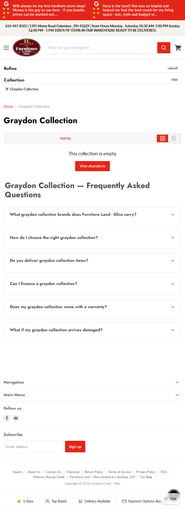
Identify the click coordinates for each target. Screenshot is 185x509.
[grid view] (162, 138)
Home (8, 106)
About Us (33, 472)
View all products (92, 166)
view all (173, 68)
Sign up (75, 446)
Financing (72, 472)
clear (175, 79)
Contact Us (53, 472)
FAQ (164, 472)
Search (17, 472)
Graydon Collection (24, 89)
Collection (14, 80)
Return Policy (94, 472)
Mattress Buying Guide (49, 477)
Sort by (65, 138)
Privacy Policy (145, 472)
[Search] (163, 47)
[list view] (173, 138)
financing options (45, 295)
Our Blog (146, 477)
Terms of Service (119, 472)
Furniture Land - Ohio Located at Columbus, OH (102, 477)
